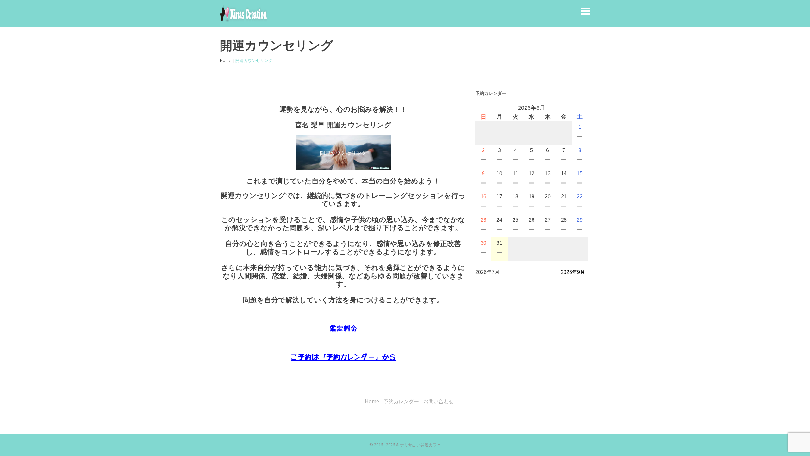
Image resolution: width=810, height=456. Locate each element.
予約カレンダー (401, 401)
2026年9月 (573, 272)
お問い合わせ (438, 401)
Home (225, 60)
